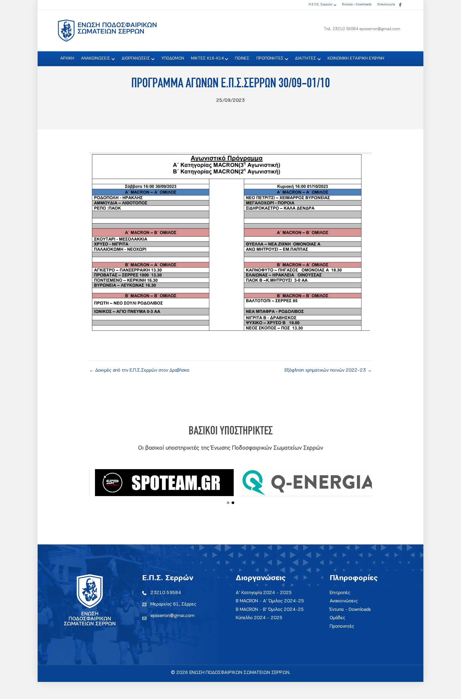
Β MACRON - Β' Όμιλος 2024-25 (270, 609)
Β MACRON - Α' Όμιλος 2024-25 (270, 601)
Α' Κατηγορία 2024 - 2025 (264, 592)
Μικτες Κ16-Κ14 (207, 58)
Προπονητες (270, 58)
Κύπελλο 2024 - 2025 (259, 618)
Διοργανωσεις (136, 58)
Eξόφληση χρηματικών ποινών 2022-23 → (328, 370)
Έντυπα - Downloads (350, 609)
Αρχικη (67, 58)
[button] (228, 502)
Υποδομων (172, 58)
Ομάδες (337, 618)
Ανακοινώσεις (344, 601)
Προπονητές (342, 626)
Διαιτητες (305, 58)
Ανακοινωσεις (95, 58)
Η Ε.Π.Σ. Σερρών (320, 4)
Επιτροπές (340, 592)
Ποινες (242, 58)
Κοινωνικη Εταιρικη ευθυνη (356, 58)
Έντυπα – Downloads (356, 4)
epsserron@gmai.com (172, 615)
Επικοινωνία (386, 4)
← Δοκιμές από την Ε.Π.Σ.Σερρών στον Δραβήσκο (139, 370)
